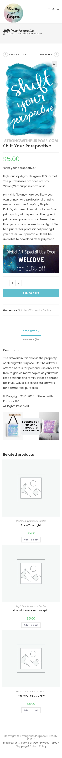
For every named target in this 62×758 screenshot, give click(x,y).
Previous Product (17, 54)
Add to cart (31, 293)
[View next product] (56, 54)
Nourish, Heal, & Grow (31, 695)
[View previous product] (5, 54)
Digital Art (23, 310)
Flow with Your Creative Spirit (31, 610)
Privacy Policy (48, 742)
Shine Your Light (31, 525)
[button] (54, 64)
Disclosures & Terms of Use (20, 742)
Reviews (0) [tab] (31, 339)
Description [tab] (31, 331)
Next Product (46, 54)
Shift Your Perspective (30, 33)
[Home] (4, 33)
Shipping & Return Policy (31, 746)
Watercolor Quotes (40, 310)
